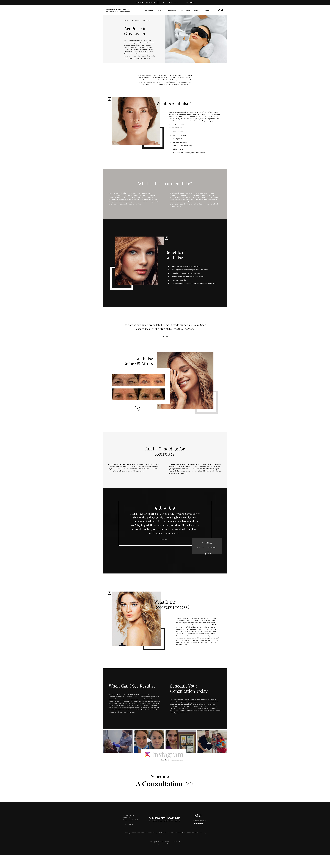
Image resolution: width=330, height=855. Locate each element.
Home (126, 20)
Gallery (196, 10)
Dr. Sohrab (149, 10)
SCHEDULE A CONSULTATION (145, 2)
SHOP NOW (190, 2)
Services (160, 10)
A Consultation (165, 780)
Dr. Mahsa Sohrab (144, 75)
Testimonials (185, 10)
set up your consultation (181, 704)
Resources (172, 10)
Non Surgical (136, 20)
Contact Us (208, 10)
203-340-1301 (170, 2)
